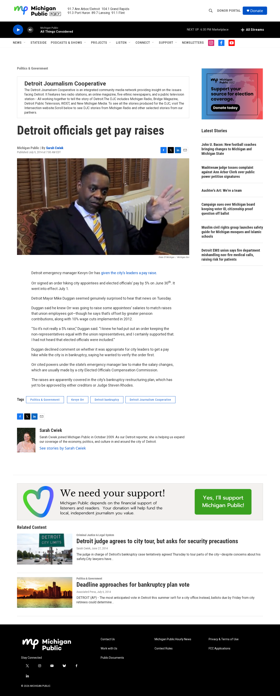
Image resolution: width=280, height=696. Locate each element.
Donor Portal (229, 10)
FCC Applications (219, 648)
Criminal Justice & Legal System (95, 535)
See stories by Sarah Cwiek (63, 448)
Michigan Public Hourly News (173, 639)
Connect (142, 42)
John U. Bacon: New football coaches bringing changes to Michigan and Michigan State (228, 149)
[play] (18, 29)
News (17, 42)
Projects (99, 42)
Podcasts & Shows (66, 42)
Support (166, 42)
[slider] (37, 29)
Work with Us (109, 648)
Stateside (39, 42)
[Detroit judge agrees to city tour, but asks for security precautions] (44, 549)
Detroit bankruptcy (107, 399)
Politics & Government (32, 68)
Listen (121, 42)
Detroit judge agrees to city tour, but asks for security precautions (157, 541)
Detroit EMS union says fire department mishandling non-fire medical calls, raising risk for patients (230, 254)
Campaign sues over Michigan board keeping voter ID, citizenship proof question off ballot (228, 209)
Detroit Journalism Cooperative (65, 83)
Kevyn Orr (77, 399)
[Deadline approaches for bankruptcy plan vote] (44, 592)
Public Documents (112, 657)
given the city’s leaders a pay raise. (129, 273)
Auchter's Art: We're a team (221, 190)
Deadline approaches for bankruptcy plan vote (132, 584)
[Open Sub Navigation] (24, 42)
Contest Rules (164, 648)
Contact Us (108, 639)
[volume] (30, 29)
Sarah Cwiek (54, 148)
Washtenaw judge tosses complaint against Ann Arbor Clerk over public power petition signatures (228, 172)
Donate (256, 11)
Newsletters (193, 42)
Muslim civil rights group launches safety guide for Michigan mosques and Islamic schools (232, 231)
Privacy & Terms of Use (224, 639)
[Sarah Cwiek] (26, 440)
